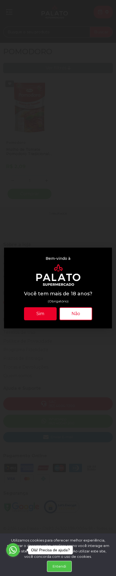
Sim (40, 313)
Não (75, 313)
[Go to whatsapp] (13, 550)
